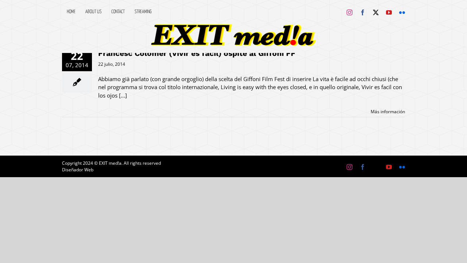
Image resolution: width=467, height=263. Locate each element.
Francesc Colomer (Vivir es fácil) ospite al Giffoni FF (197, 53)
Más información (388, 111)
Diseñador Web (77, 170)
